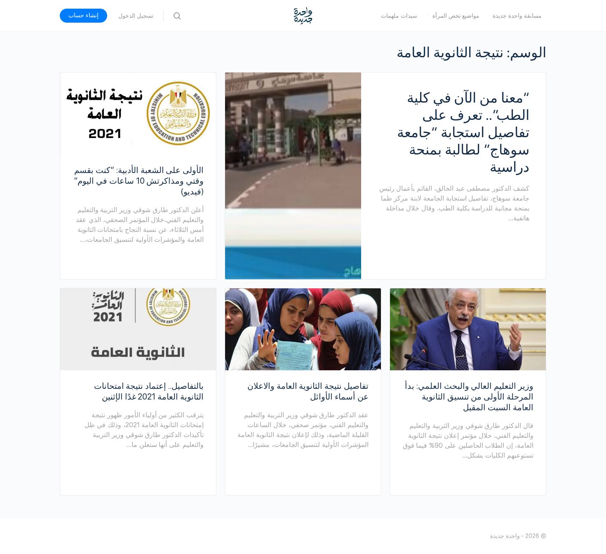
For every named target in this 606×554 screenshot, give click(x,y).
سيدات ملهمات (399, 15)
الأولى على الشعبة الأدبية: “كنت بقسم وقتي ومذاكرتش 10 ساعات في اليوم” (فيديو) (139, 180)
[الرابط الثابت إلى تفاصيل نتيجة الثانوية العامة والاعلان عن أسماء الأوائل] (303, 329)
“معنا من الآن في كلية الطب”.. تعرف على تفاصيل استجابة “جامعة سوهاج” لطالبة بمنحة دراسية (463, 132)
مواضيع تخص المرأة (456, 15)
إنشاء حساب (83, 15)
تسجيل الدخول (135, 15)
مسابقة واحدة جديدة (517, 15)
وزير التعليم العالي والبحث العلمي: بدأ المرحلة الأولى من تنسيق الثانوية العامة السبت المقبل (469, 396)
